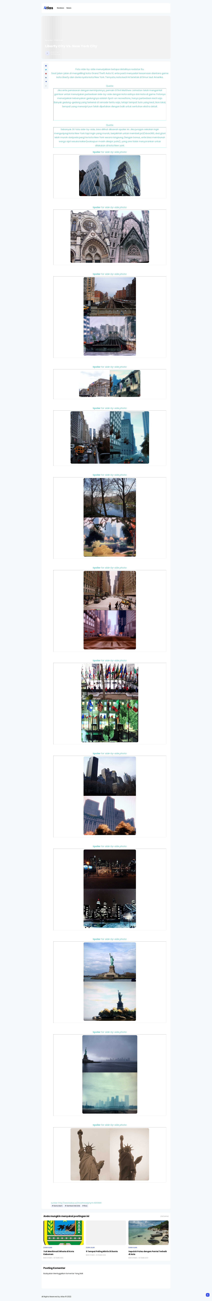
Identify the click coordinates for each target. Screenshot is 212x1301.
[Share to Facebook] (46, 66)
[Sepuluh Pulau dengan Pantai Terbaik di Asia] (148, 1232)
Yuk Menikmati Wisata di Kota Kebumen (58, 1253)
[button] (46, 86)
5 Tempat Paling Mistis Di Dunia (102, 1251)
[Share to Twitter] (46, 70)
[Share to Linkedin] (46, 77)
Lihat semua (164, 1216)
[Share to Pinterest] (46, 73)
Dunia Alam (58, 40)
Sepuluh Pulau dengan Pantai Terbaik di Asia (147, 1253)
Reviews (60, 8)
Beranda (48, 40)
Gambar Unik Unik (73, 1206)
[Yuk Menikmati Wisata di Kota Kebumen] (63, 1232)
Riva (85, 1206)
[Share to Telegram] (46, 81)
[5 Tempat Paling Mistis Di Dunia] (106, 1232)
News (68, 8)
